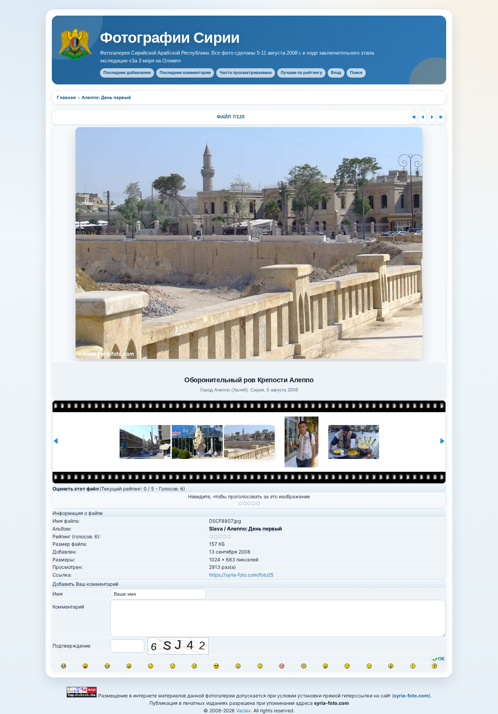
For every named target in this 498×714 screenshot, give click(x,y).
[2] (245, 503)
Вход (336, 72)
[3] (249, 503)
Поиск (356, 72)
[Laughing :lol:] (63, 666)
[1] (240, 503)
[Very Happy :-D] (107, 666)
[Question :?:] (434, 666)
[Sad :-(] (172, 666)
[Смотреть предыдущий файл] (423, 117)
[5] (258, 503)
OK (441, 659)
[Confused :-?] (260, 666)
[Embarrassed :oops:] (281, 666)
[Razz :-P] (85, 666)
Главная (66, 97)
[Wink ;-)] (369, 666)
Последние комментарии (185, 72)
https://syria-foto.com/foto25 (241, 575)
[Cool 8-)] (216, 666)
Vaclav (243, 710)
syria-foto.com (411, 695)
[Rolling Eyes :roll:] (347, 666)
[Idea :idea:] (390, 666)
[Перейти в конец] (441, 117)
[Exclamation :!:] (412, 666)
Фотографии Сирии (170, 37)
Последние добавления (127, 72)
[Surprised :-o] (238, 666)
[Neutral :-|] (150, 666)
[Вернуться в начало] (413, 117)
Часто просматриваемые (246, 72)
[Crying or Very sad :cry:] (194, 666)
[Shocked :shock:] (303, 666)
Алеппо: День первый (106, 97)
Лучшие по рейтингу (301, 72)
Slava (216, 528)
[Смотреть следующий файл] (432, 117)
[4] (253, 503)
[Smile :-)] (128, 666)
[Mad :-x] (325, 666)
